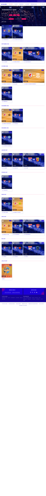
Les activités (17, 297)
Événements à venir (4, 297)
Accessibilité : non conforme (23, 305)
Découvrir (21, 297)
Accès (9, 297)
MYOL (24, 300)
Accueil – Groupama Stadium (27, 297)
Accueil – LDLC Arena (35, 297)
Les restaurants (13, 297)
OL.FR (39, 297)
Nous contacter (8, 292)
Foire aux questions (16, 292)
